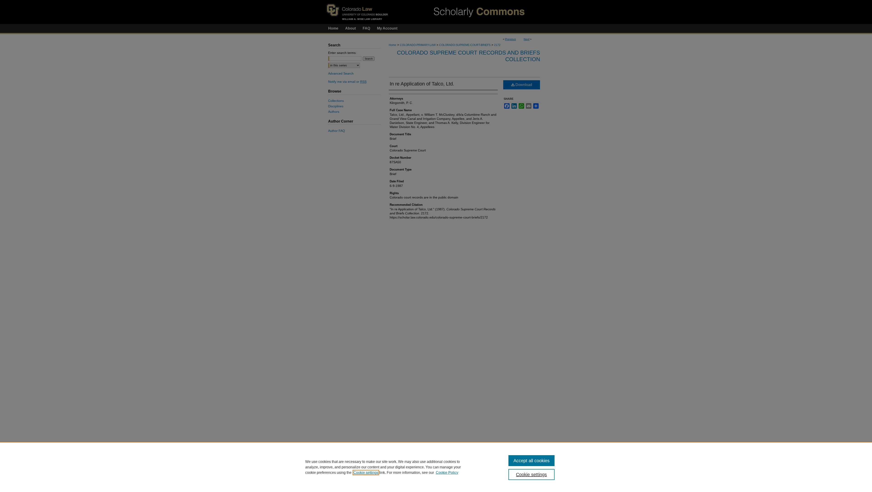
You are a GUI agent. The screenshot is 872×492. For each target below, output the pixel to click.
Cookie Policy (447, 472)
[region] (436, 467)
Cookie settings (365, 472)
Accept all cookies (531, 460)
